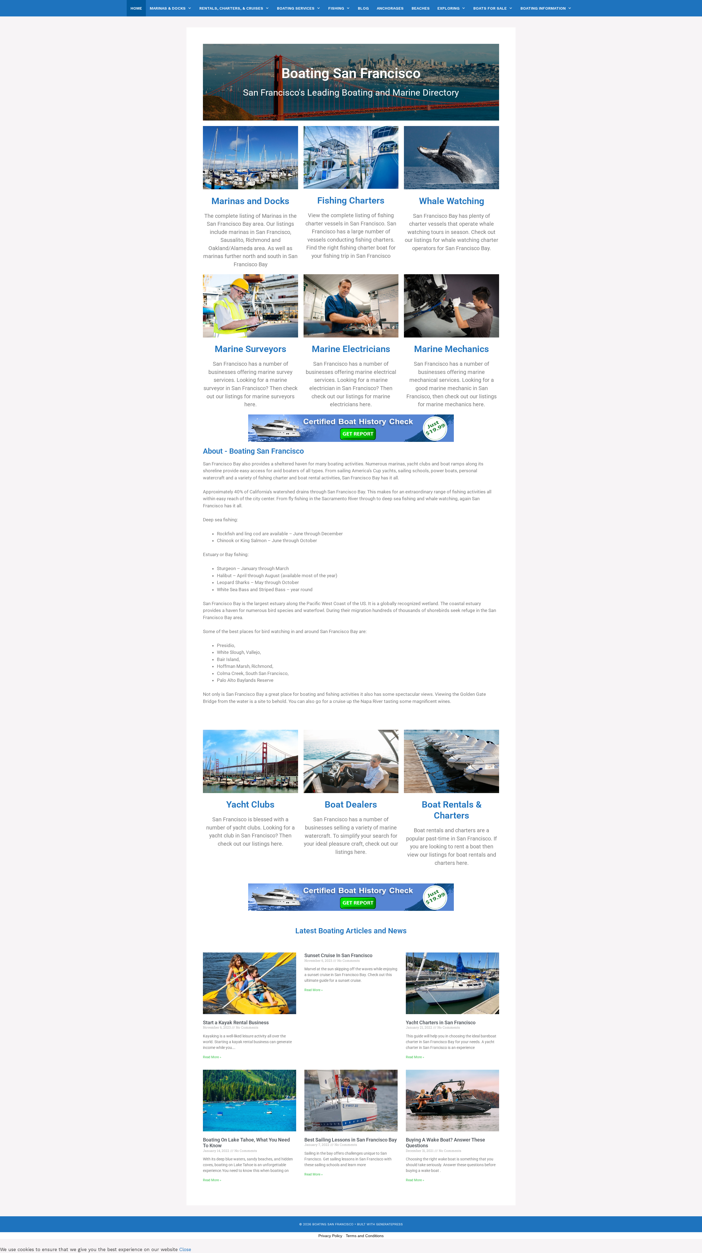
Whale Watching (451, 201)
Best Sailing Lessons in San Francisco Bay (350, 1140)
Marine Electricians (351, 349)
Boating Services (296, 8)
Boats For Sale (490, 8)
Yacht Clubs (250, 804)
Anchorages (390, 8)
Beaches (421, 8)
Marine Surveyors (250, 349)
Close (185, 1249)
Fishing (336, 8)
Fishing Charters (350, 200)
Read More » (212, 1057)
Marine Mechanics (451, 349)
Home (136, 8)
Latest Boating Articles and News (351, 930)
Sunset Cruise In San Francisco (338, 955)
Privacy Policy (330, 1236)
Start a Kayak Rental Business (236, 1022)
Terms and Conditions (365, 1236)
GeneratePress (389, 1224)
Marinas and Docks (250, 201)
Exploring (448, 8)
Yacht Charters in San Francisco (440, 1022)
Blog (363, 8)
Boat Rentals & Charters (452, 810)
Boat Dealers (351, 804)
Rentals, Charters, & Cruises (231, 8)
